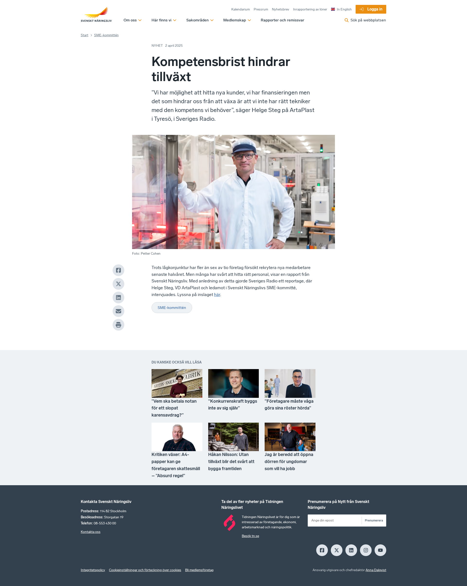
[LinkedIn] (118, 297)
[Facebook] (118, 270)
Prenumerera (374, 520)
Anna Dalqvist (376, 570)
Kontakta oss (90, 532)
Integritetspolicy (93, 570)
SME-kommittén (106, 35)
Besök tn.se (250, 536)
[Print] (118, 325)
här (217, 294)
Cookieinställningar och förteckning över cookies (145, 570)
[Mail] (118, 311)
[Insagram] (366, 550)
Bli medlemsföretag (199, 570)
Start (84, 35)
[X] (118, 284)
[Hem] (96, 14)
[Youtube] (380, 550)
